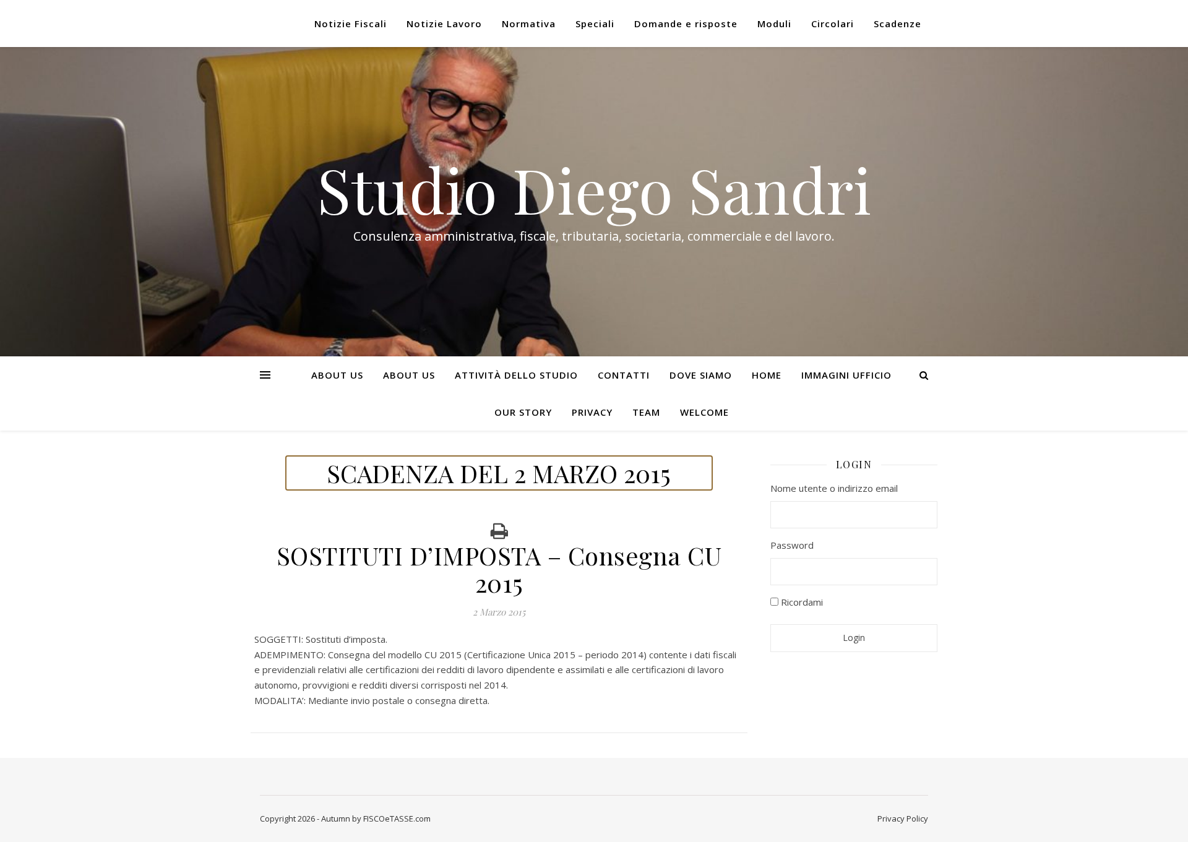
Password (792, 545)
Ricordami (800, 602)
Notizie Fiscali (350, 23)
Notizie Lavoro (444, 23)
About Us (337, 375)
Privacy (592, 412)
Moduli (774, 23)
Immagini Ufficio (846, 375)
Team (646, 412)
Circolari (832, 23)
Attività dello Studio (516, 375)
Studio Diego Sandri (594, 189)
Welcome (704, 412)
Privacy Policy (902, 818)
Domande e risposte (686, 23)
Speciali (594, 23)
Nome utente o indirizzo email (834, 488)
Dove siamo (700, 375)
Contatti (624, 375)
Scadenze (897, 23)
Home (766, 375)
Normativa (529, 23)
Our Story (523, 412)
